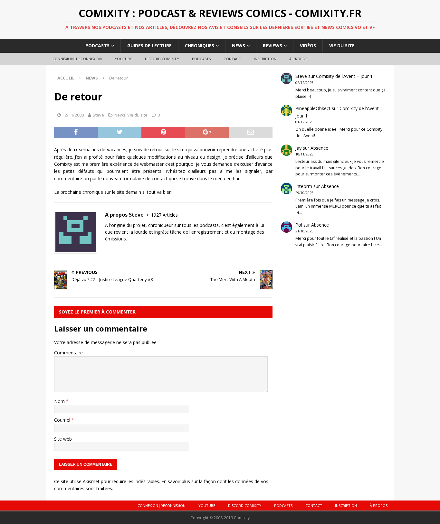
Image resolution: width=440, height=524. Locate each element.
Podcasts (97, 45)
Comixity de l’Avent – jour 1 (344, 76)
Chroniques (199, 45)
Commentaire (68, 353)
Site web (63, 439)
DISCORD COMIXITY (162, 58)
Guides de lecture (149, 45)
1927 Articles (164, 215)
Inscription (265, 58)
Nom (60, 401)
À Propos (298, 58)
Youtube (123, 58)
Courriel (63, 420)
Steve (98, 115)
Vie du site (342, 45)
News (238, 45)
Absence (319, 148)
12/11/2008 (73, 115)
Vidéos (308, 45)
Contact (232, 58)
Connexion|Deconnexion (77, 58)
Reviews (272, 45)
